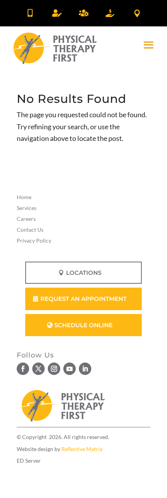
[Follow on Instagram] (54, 369)
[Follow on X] (38, 369)
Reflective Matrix (82, 449)
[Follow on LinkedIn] (85, 369)
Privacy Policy (34, 240)
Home (24, 197)
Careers (26, 218)
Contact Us (30, 229)
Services (27, 208)
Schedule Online (83, 325)
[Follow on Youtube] (69, 369)
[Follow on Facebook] (23, 369)
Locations (83, 272)
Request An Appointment (83, 298)
